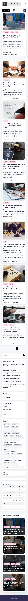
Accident (6, 32)
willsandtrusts (20, 467)
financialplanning (19, 437)
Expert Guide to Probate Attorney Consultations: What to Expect (13, 85)
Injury (12, 32)
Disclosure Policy (7, 409)
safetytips (14, 467)
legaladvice (13, 451)
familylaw (12, 437)
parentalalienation (17, 460)
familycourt (6, 437)
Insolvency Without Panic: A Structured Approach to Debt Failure (13, 369)
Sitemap (5, 406)
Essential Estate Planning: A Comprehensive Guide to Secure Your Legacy (12, 330)
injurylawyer (6, 449)
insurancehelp (6, 451)
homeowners (6, 446)
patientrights (6, 462)
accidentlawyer (7, 424)
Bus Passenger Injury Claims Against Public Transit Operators (12, 37)
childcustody (6, 426)
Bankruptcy (8, 543)
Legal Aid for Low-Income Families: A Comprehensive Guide (12, 289)
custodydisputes (7, 433)
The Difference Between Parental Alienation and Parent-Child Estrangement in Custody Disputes (12, 380)
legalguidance (6, 453)
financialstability (16, 440)
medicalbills (14, 458)
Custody (7, 579)
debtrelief (6, 435)
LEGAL (5, 121)
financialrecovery (7, 440)
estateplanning (19, 435)
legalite (4, 472)
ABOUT (5, 161)
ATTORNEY (6, 80)
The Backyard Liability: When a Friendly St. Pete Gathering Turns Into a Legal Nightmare (14, 386)
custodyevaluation (15, 433)
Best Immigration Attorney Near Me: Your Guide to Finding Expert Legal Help (14, 166)
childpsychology (7, 428)
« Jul (5, 507)
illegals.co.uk (14, 598)
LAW (17, 32)
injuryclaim (13, 446)
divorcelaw (12, 435)
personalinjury (13, 462)
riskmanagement (7, 467)
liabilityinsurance (7, 458)
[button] (7, 52)
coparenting (6, 431)
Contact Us (5, 414)
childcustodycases (14, 426)
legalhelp (13, 453)
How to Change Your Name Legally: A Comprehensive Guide (12, 125)
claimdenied (14, 428)
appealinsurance (15, 424)
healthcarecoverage (8, 444)
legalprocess (19, 453)
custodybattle (13, 431)
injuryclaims (19, 446)
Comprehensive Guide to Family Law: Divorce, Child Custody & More (14, 246)
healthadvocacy (13, 442)
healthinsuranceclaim (18, 444)
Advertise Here (6, 412)
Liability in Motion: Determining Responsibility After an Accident (11, 374)
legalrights (6, 455)
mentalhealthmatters (8, 460)
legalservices (12, 455)
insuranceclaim (13, 449)
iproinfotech (6, 474)
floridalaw (6, 442)
